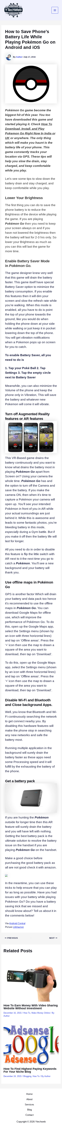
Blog (29, 1109)
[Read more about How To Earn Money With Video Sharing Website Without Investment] (30, 981)
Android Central (17, 923)
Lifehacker (18, 927)
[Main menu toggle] (55, 10)
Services (29, 1104)
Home (29, 1094)
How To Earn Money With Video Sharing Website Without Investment (30, 1007)
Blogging (27, 1076)
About (29, 1099)
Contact (29, 1115)
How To (26, 1013)
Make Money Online (40, 1013)
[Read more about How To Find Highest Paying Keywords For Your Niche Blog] (30, 1044)
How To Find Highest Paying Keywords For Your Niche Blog (29, 1070)
